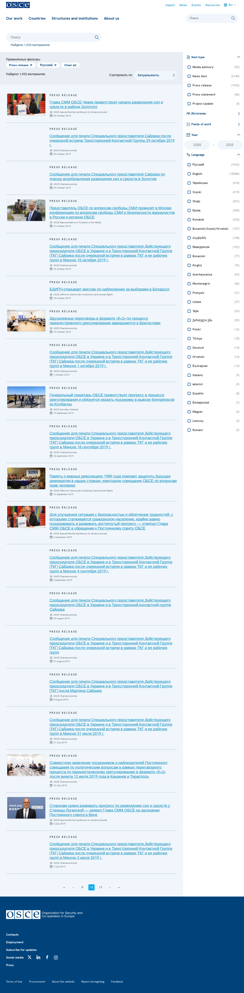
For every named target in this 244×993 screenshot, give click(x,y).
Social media (15, 957)
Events (196, 5)
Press (10, 965)
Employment (14, 942)
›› (119, 887)
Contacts (12, 935)
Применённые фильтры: (23, 59)
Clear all (70, 65)
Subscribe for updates (21, 950)
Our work (14, 18)
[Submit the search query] (96, 37)
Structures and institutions (75, 18)
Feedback (117, 981)
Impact (170, 5)
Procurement (37, 981)
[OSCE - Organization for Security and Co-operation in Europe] (18, 5)
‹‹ (64, 887)
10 (91, 887)
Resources (212, 5)
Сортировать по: (121, 75)
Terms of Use (14, 981)
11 (100, 887)
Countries (37, 18)
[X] (29, 957)
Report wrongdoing (92, 981)
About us (111, 18)
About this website (63, 981)
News (183, 5)
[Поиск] (233, 18)
